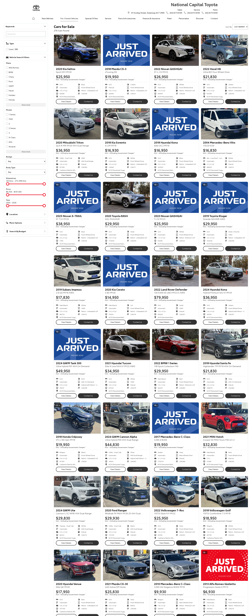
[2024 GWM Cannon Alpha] (126, 418)
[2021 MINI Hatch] (224, 418)
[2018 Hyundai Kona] (175, 123)
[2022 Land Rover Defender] (175, 270)
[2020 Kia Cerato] (126, 270)
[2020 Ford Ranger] (126, 491)
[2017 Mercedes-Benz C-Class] (175, 418)
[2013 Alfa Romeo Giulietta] (224, 565)
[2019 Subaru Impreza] (77, 270)
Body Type (10, 167)
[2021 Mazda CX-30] (126, 565)
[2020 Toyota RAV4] (126, 197)
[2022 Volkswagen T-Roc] (175, 491)
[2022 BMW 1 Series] (175, 344)
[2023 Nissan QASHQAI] (175, 197)
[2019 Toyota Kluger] (224, 197)
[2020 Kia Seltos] (77, 50)
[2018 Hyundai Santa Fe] (224, 344)
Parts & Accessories (127, 18)
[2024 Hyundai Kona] (224, 270)
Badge (9, 156)
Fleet (169, 18)
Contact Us (88, 101)
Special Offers (91, 18)
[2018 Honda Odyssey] (77, 418)
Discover (200, 18)
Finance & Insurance (151, 18)
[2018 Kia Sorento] (126, 123)
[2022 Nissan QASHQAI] (175, 50)
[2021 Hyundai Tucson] (126, 344)
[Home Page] (36, 8)
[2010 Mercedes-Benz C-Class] (175, 565)
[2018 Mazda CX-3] (126, 50)
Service (108, 18)
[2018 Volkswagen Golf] (224, 491)
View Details (66, 101)
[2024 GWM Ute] (77, 491)
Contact (214, 18)
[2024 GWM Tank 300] (77, 344)
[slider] (7, 183)
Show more (26, 105)
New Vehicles (47, 18)
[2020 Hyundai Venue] (77, 565)
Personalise (184, 18)
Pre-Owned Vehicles (69, 18)
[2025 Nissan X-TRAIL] (77, 197)
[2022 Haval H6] (224, 50)
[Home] (33, 18)
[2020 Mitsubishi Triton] (77, 123)
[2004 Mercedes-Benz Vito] (224, 123)
